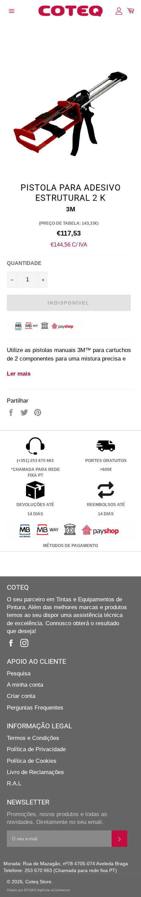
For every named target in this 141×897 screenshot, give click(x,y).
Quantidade (24, 263)
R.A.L (14, 783)
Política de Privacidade (36, 749)
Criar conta (21, 696)
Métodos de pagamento (70, 545)
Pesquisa (18, 673)
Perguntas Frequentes (35, 707)
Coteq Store (38, 881)
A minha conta (25, 685)
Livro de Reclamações (35, 772)
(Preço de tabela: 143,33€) (69, 223)
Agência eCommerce (53, 890)
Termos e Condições (33, 738)
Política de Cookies (31, 761)
